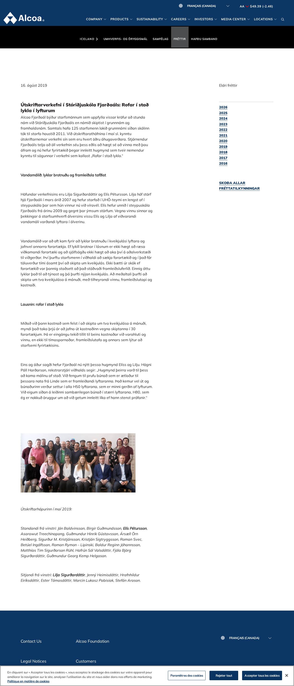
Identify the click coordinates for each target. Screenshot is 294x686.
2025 (223, 113)
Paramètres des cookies (186, 675)
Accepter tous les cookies (262, 675)
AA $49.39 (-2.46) (256, 6)
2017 (223, 158)
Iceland (87, 39)
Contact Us (31, 641)
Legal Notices (33, 661)
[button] (282, 19)
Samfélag (160, 39)
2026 (223, 107)
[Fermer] (287, 675)
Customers (86, 661)
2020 (223, 141)
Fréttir (180, 39)
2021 (223, 135)
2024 (223, 118)
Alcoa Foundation (92, 641)
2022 (223, 129)
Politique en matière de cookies (28, 681)
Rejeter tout (224, 675)
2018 (223, 152)
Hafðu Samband (204, 39)
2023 (223, 124)
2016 (223, 163)
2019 (223, 146)
